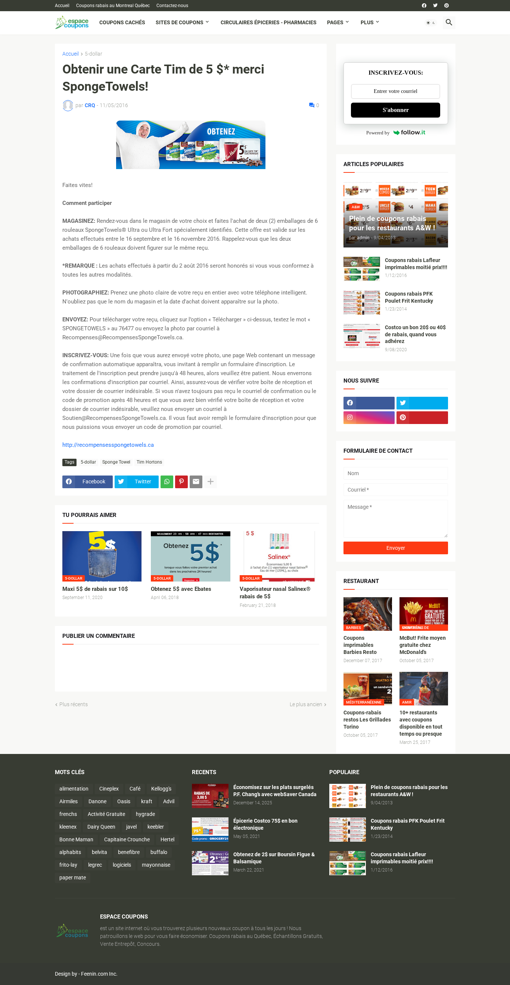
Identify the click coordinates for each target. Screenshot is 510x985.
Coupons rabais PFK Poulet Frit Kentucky (409, 297)
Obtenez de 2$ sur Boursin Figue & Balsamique (274, 857)
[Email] (196, 482)
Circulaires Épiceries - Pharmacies (269, 22)
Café (135, 789)
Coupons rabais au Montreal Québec (113, 5)
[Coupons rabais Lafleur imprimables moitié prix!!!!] (361, 269)
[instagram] (369, 417)
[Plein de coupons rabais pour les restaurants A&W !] (347, 796)
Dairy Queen (101, 827)
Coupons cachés (122, 22)
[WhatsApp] (167, 482)
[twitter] (435, 5)
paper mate (72, 877)
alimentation (73, 789)
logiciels (122, 865)
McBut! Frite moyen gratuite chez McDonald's (422, 645)
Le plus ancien (306, 704)
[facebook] (424, 5)
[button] (431, 23)
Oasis (123, 801)
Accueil (62, 5)
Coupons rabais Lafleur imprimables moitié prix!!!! (416, 263)
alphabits (70, 852)
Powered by (378, 132)
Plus (367, 22)
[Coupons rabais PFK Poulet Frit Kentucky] (361, 302)
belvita (99, 852)
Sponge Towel (116, 462)
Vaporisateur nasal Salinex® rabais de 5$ (275, 593)
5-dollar (93, 54)
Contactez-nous (172, 5)
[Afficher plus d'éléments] (210, 482)
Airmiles (68, 801)
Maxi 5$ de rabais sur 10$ (95, 589)
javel (131, 827)
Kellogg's (161, 789)
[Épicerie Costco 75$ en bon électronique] (210, 829)
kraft (146, 801)
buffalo (158, 852)
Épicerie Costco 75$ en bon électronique (265, 824)
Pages (335, 22)
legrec (95, 865)
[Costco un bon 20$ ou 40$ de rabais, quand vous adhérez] (361, 336)
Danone (97, 801)
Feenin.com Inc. (99, 974)
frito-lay (68, 865)
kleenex (68, 827)
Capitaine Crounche (127, 839)
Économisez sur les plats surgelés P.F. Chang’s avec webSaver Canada (275, 790)
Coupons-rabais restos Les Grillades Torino (367, 720)
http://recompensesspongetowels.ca (108, 445)
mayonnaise (156, 865)
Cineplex (109, 789)
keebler (155, 827)
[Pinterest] (181, 482)
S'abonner (396, 110)
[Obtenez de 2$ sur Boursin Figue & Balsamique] (210, 863)
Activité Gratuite (106, 814)
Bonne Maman (76, 839)
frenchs (68, 814)
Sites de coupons (179, 22)
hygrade (145, 814)
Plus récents (73, 704)
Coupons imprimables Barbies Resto (360, 645)
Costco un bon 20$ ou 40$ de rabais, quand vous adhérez (415, 334)
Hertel (167, 839)
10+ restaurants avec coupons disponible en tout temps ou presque (420, 723)
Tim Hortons (149, 462)
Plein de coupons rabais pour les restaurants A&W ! (409, 790)
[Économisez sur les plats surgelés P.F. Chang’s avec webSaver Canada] (210, 796)
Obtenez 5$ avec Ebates (181, 589)
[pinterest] (446, 5)
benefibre (129, 852)
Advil (168, 801)
